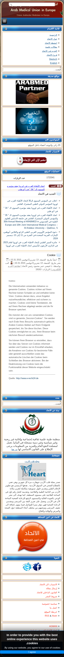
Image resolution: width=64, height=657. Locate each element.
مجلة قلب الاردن (32, 461)
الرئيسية (53, 35)
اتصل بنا (53, 608)
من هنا (14, 449)
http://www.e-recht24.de (27, 378)
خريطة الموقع (50, 612)
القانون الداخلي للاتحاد (47, 592)
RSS (47, 616)
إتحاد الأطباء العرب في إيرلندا (44, 630)
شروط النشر (51, 596)
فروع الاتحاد (52, 55)
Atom (54, 616)
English (53, 63)
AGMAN (53, 626)
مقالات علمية (51, 47)
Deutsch (53, 59)
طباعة (17, 266)
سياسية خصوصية (49, 604)
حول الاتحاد (52, 39)
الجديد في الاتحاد (49, 51)
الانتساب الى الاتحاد (48, 584)
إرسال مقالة (51, 588)
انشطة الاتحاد (51, 43)
